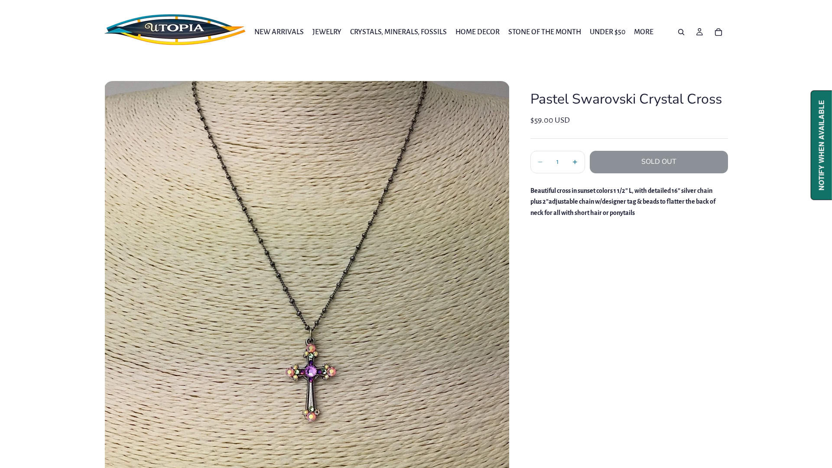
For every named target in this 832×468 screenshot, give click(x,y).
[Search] (681, 32)
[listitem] (644, 32)
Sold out (658, 161)
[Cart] (718, 32)
